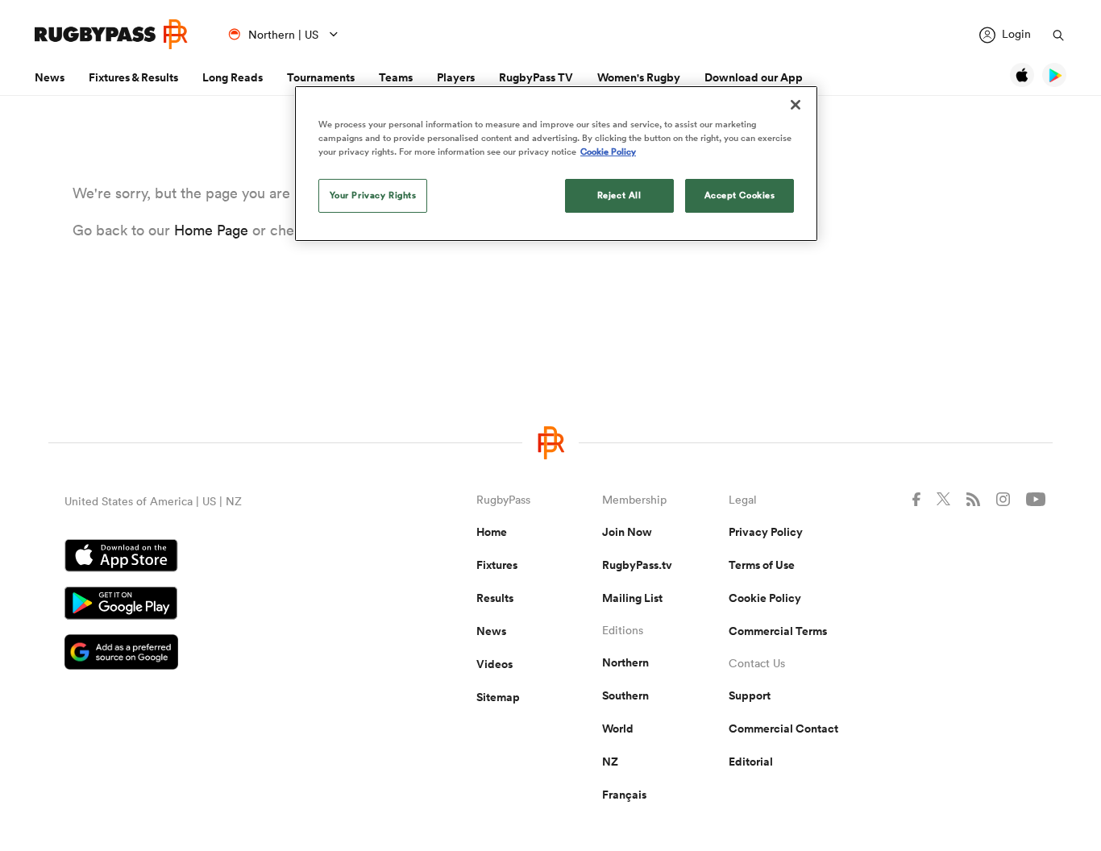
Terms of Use (762, 565)
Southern (625, 695)
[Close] (795, 104)
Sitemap (498, 697)
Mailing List (632, 598)
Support (750, 695)
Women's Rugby (638, 77)
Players (456, 77)
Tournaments (321, 77)
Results (494, 598)
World (618, 728)
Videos (494, 664)
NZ (610, 761)
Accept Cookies (739, 195)
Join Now (627, 532)
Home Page (211, 230)
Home (491, 532)
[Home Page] (111, 34)
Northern (625, 662)
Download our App (753, 77)
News (49, 77)
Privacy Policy (766, 532)
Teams (396, 77)
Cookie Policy (765, 598)
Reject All (619, 195)
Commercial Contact (783, 728)
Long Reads (232, 77)
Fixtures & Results (133, 77)
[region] (556, 163)
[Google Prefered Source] (214, 654)
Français (624, 795)
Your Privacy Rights (373, 195)
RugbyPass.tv (637, 565)
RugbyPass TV (536, 77)
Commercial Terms (778, 631)
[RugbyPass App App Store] (214, 557)
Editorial (751, 761)
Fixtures (496, 565)
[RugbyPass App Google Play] (214, 605)
